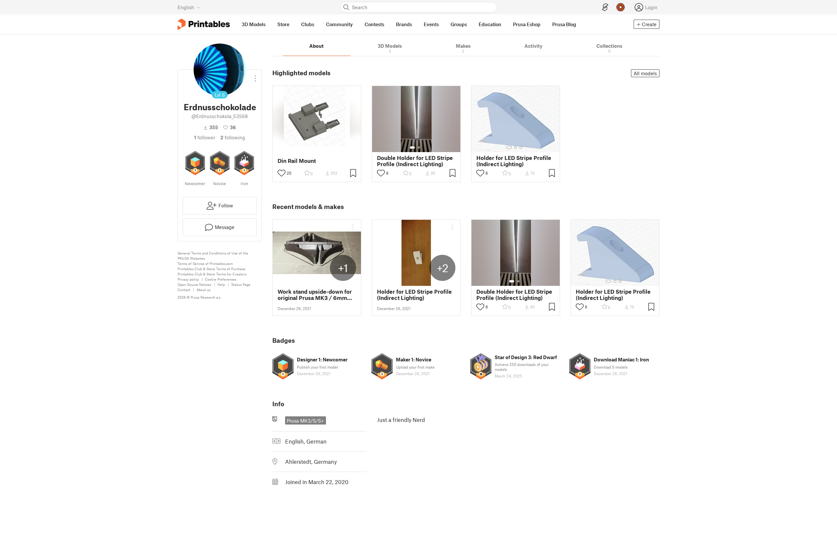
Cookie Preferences (220, 279)
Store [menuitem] (283, 24)
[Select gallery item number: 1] (412, 147)
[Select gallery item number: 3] (521, 147)
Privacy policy (188, 279)
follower (204, 137)
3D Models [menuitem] (253, 24)
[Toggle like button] (281, 173)
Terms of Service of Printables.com (205, 263)
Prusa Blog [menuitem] (564, 24)
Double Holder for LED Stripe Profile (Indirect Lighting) (415, 161)
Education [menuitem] (490, 24)
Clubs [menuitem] (307, 24)
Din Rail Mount (297, 161)
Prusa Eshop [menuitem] (526, 24)
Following (232, 137)
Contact (184, 289)
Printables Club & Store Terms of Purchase (212, 269)
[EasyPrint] (605, 7)
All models (645, 73)
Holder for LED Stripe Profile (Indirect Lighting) (513, 161)
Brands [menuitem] (404, 24)
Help (221, 284)
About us (203, 289)
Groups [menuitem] (459, 24)
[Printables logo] (204, 24)
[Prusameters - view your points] (620, 7)
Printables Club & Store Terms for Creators (212, 274)
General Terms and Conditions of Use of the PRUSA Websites (213, 255)
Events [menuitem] (431, 24)
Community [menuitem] (339, 24)
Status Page (240, 284)
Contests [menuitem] (374, 24)
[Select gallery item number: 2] (419, 147)
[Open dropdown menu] (255, 75)
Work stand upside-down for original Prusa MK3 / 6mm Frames (315, 294)
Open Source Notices (194, 284)
